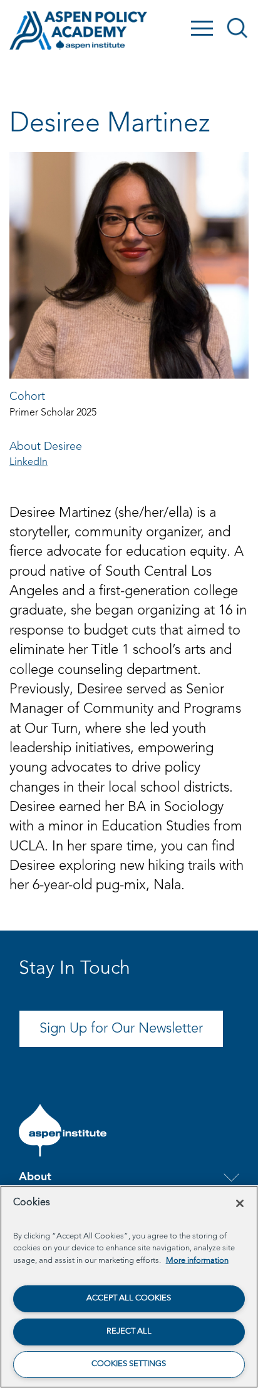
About (35, 1177)
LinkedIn (28, 462)
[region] (129, 1286)
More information (197, 1261)
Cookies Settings (128, 1364)
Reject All (129, 1331)
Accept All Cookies (128, 1298)
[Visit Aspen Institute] (62, 1130)
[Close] (240, 1203)
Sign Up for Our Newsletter (121, 1029)
